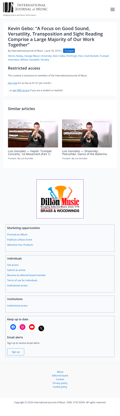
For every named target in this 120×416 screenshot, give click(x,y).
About (60, 371)
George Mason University (38, 55)
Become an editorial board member (26, 275)
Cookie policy (60, 386)
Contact (60, 379)
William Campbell (29, 59)
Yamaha (44, 59)
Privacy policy (60, 383)
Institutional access (17, 285)
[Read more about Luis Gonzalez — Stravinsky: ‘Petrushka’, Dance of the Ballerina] (87, 133)
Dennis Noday (15, 55)
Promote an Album (17, 234)
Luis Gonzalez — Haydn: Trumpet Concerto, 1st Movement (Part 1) (30, 152)
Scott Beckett (91, 55)
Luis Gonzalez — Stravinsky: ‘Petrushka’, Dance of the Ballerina (84, 152)
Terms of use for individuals (22, 280)
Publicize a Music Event (19, 239)
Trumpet (69, 50)
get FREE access (21, 90)
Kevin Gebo (59, 55)
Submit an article (16, 270)
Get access (12, 264)
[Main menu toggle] (112, 9)
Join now (12, 82)
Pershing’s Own (74, 55)
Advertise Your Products (20, 244)
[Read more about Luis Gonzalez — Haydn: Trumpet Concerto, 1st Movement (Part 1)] (33, 133)
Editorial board (60, 375)
